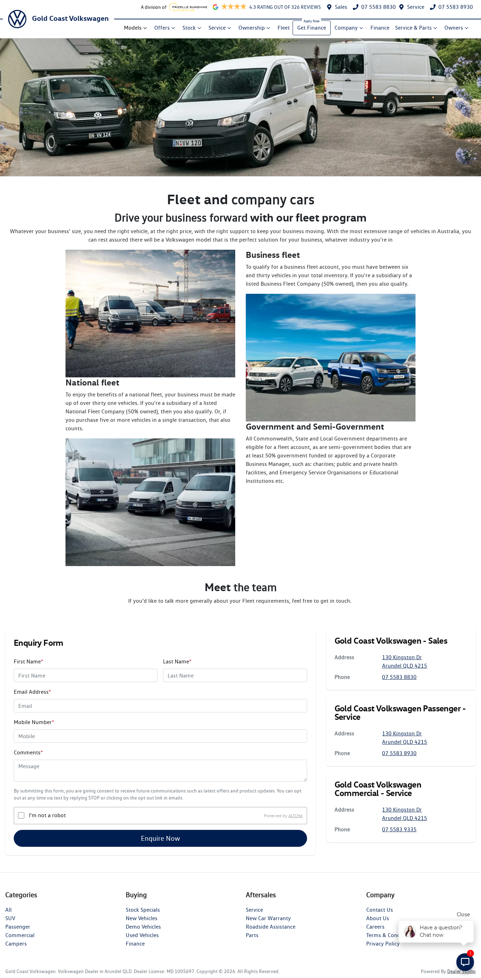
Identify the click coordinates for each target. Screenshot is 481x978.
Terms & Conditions (390, 935)
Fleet (283, 27)
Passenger (17, 926)
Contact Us (379, 909)
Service (415, 7)
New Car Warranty (268, 918)
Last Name (177, 661)
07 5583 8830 (378, 7)
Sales (341, 7)
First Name (28, 661)
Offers (162, 27)
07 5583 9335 (399, 829)
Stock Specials (143, 909)
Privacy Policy (383, 943)
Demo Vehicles (143, 926)
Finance (379, 27)
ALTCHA (295, 815)
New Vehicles (141, 918)
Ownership (251, 27)
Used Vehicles (142, 935)
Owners (453, 27)
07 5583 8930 (455, 7)
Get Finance (311, 27)
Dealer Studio (461, 971)
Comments (28, 752)
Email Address (32, 691)
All (8, 909)
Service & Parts (413, 27)
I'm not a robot (47, 815)
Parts (252, 935)
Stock (189, 27)
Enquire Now (160, 838)
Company (346, 27)
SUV (10, 918)
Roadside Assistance (270, 926)
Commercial (20, 935)
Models (133, 27)
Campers (16, 943)
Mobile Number (34, 722)
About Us (377, 918)
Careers (375, 926)
